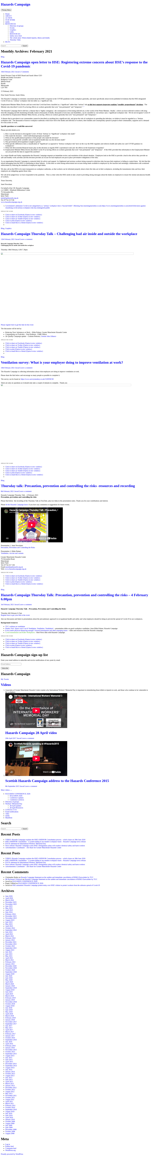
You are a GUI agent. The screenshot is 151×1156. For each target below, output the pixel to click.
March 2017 (9, 1032)
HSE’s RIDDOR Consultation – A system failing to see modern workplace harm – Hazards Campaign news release (45, 842)
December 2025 (10, 902)
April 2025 (9, 910)
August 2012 (9, 1092)
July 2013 (8, 1078)
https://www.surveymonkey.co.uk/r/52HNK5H (37, 379)
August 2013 (9, 1076)
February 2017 (10, 1034)
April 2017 (9, 1030)
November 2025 (11, 904)
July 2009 (8, 1125)
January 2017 (10, 1036)
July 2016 (8, 1042)
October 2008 (10, 1131)
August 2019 (9, 990)
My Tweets (5, 679)
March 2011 (9, 1103)
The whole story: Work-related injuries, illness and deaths (30, 38)
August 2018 (9, 1006)
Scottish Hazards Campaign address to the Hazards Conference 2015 (57, 781)
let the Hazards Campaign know (17, 505)
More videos (6, 790)
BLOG (7, 42)
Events (12, 28)
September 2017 (11, 1024)
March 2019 (9, 996)
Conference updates (17, 798)
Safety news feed (16, 36)
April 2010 (9, 1117)
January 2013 (10, 1086)
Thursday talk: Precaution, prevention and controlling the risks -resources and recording (68, 486)
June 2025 (8, 906)
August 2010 (9, 1111)
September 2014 (11, 1066)
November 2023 (11, 918)
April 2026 (9, 898)
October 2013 (10, 1074)
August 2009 (9, 1123)
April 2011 (9, 1101)
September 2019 (11, 988)
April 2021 (9, 958)
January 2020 (10, 986)
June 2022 (8, 932)
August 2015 (9, 1056)
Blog (2, 57)
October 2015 (10, 1052)
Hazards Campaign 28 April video (31, 733)
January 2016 (10, 1048)
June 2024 (8, 912)
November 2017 (11, 1022)
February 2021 (10, 962)
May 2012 (8, 1094)
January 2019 (10, 1000)
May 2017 (8, 1028)
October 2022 (10, 928)
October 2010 (10, 1107)
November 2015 (11, 1050)
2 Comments (24, 72)
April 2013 (9, 1082)
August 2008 (9, 1133)
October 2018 (10, 1004)
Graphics (13, 30)
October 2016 (10, 1038)
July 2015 (8, 1058)
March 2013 (9, 1084)
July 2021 (8, 952)
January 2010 (10, 1119)
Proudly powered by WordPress (12, 1154)
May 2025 (8, 908)
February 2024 (10, 914)
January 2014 (10, 1072)
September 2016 (11, 1040)
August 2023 (9, 920)
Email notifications (11, 812)
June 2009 (8, 1127)
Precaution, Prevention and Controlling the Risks (18, 547)
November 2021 (11, 944)
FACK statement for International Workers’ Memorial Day (25, 844)
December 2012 (10, 1088)
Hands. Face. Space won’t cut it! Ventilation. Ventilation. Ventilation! (29, 628)
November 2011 (11, 1096)
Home (7, 14)
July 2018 (8, 1008)
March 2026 (9, 900)
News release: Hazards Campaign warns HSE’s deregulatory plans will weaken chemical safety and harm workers (45, 846)
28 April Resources (16, 808)
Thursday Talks (15, 40)
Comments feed (10, 1148)
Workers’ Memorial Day (13, 804)
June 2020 (8, 978)
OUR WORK (10, 20)
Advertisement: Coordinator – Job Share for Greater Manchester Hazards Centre (33, 848)
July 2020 (8, 976)
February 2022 (10, 938)
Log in (7, 1144)
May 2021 (8, 956)
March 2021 (9, 960)
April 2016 (9, 1044)
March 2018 (9, 1016)
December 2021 (10, 942)
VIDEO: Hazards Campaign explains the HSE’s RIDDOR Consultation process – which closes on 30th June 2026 (45, 840)
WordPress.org (10, 1150)
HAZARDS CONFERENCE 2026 (17, 794)
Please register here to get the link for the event (17, 325)
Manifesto (8, 818)
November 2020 (11, 968)
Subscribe (5, 668)
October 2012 (10, 1090)
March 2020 (9, 984)
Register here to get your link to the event (15, 615)
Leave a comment (26, 239)
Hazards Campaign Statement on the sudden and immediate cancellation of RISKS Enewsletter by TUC (57, 877)
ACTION (8, 18)
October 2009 (10, 1121)
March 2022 (9, 936)
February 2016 (10, 1046)
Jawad (17, 72)
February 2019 (10, 998)
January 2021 (10, 964)
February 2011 (10, 1105)
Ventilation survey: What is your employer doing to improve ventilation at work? (62, 362)
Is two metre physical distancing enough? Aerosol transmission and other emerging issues (36, 630)
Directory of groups (16, 26)
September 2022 (11, 930)
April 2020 (9, 982)
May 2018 (8, 1012)
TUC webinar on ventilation (15, 626)
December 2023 (10, 916)
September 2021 (11, 948)
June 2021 (8, 954)
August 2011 (9, 1099)
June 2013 (8, 1080)
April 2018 (9, 1014)
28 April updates (15, 806)
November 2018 (11, 1002)
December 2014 (10, 1064)
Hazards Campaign (15, 4)
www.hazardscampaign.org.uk (11, 202)
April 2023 (9, 926)
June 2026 (8, 896)
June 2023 (8, 922)
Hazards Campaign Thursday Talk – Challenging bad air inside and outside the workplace (69, 234)
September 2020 (11, 972)
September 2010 (11, 1109)
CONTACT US (11, 810)
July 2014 (8, 1070)
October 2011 (10, 1097)
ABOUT (8, 16)
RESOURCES (10, 24)
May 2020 (8, 980)
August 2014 (9, 1068)
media (7, 22)
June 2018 (8, 1010)
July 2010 (8, 1113)
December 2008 (10, 1129)
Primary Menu (6, 10)
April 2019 (9, 994)
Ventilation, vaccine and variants (12, 553)
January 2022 (10, 940)
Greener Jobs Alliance (48, 336)
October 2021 (10, 946)
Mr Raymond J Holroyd (13, 879)
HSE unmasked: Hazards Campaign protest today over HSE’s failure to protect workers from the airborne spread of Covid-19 (56, 885)
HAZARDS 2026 (16, 796)
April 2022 (9, 934)
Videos (6, 685)
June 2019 (8, 992)
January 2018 (10, 1020)
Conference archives (17, 800)
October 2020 (10, 970)
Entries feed (9, 1146)
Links (12, 32)
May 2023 (8, 924)
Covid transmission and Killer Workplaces (20, 632)
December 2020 (10, 966)
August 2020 (9, 974)
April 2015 (9, 1062)
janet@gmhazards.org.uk (9, 198)
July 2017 (8, 1026)
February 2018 (10, 1018)
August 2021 (9, 950)
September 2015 (11, 1054)
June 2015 (8, 1060)
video (7, 814)
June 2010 (8, 1115)
